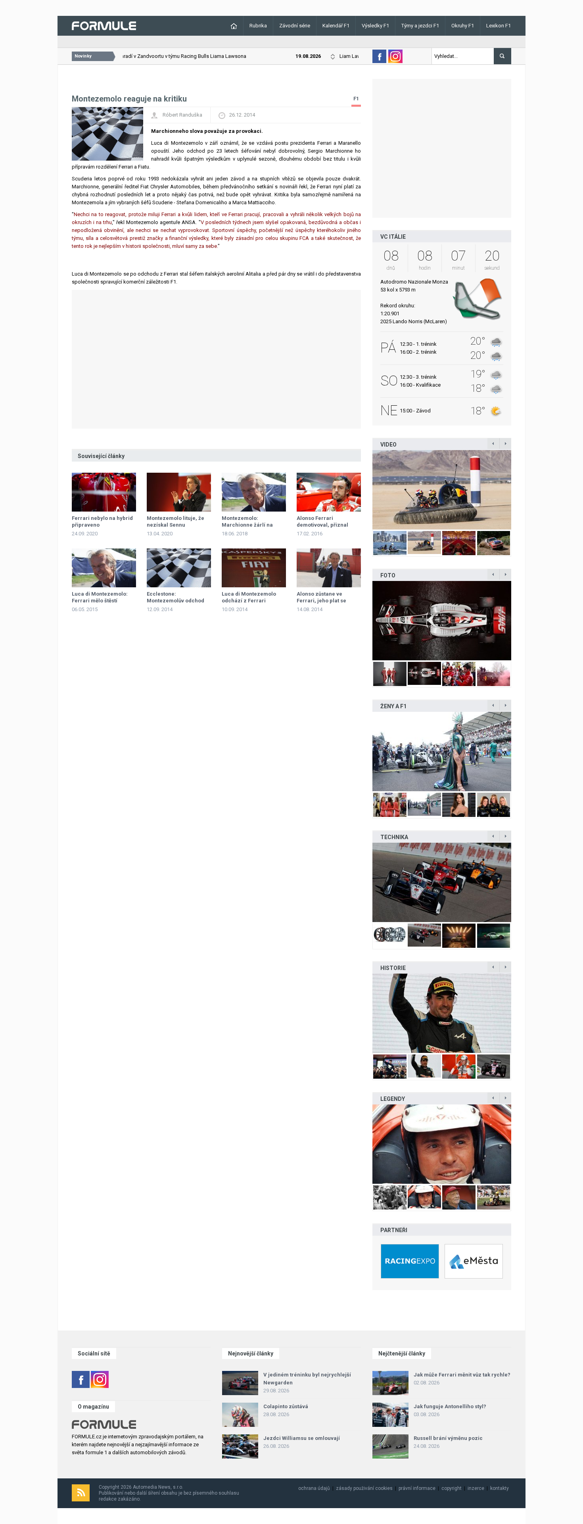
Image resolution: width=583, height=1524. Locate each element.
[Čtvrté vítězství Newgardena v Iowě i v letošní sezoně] (441, 882)
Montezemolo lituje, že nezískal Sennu (175, 521)
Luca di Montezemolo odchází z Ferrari (249, 597)
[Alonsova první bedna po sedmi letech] (441, 1013)
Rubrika (258, 26)
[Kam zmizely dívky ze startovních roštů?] (441, 751)
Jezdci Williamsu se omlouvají (301, 1438)
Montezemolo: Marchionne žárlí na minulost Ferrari (247, 525)
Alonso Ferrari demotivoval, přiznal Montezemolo (322, 525)
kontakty (499, 1488)
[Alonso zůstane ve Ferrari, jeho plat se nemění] (329, 567)
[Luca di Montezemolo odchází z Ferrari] (254, 567)
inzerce (476, 1488)
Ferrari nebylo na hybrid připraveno (102, 521)
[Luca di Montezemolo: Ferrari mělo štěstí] (104, 567)
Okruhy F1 (462, 26)
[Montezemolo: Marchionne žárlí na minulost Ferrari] (254, 492)
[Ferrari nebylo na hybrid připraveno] (104, 492)
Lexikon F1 (498, 26)
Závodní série (294, 26)
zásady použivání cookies (364, 1488)
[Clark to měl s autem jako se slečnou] (441, 1144)
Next (519, 490)
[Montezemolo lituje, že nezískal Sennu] (179, 492)
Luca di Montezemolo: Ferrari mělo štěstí (100, 597)
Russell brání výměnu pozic (448, 1438)
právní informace (417, 1488)
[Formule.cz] (104, 25)
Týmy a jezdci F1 (420, 26)
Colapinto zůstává (285, 1406)
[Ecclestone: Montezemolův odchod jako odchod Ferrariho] (179, 567)
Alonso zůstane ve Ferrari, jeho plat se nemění (321, 600)
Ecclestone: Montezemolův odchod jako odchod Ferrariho (175, 600)
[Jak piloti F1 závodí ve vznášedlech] (441, 489)
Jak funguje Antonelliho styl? (450, 1406)
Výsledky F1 (375, 26)
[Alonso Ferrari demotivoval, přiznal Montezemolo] (329, 492)
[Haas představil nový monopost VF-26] (441, 620)
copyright (451, 1488)
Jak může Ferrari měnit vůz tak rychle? (462, 1375)
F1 (356, 99)
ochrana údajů (314, 1488)
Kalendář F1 (335, 26)
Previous (364, 490)
